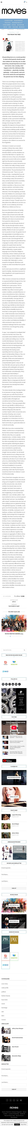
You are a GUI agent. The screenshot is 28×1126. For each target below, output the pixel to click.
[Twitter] (6, 684)
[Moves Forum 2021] (14, 921)
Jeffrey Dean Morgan (17, 1028)
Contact (5, 1113)
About (24, 1112)
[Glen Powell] (5, 1049)
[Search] (26, 2)
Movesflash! (14, 1117)
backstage (4, 1007)
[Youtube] (16, 684)
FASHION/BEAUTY (17, 22)
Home (2, 29)
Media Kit (22, 1113)
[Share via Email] (23, 596)
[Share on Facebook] (14, 596)
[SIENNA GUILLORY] (14, 797)
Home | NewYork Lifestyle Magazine (12, 1112)
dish (2, 1011)
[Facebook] (3, 684)
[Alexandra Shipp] (5, 1058)
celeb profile (4, 988)
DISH (10, 27)
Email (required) (6, 868)
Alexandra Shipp (16, 1056)
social (3, 1003)
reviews (3, 1019)
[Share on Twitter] (15, 596)
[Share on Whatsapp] (20, 596)
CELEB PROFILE (18, 20)
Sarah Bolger (15, 824)
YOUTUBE (15, 27)
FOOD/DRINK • (7, 25)
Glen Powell (15, 1046)
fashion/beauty (5, 996)
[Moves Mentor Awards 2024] (14, 623)
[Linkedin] (13, 684)
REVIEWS (21, 27)
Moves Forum (11, 29)
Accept (17, 1124)
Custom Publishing (14, 1113)
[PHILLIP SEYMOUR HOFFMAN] (14, 777)
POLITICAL (8, 22)
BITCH (5, 27)
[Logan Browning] (5, 817)
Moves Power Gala (9, 1115)
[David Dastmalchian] (5, 1040)
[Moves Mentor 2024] (14, 905)
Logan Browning (16, 814)
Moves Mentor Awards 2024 (14, 634)
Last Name (4, 881)
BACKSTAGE (20, 25)
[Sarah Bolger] (5, 826)
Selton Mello (15, 833)
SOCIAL (14, 25)
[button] (2, 625)
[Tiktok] (19, 684)
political (3, 992)
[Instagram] (9, 684)
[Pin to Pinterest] (17, 596)
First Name (4, 874)
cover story (4, 984)
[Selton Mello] (5, 835)
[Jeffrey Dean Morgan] (5, 1031)
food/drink (4, 1000)
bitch (2, 1015)
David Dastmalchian (17, 1037)
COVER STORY (9, 20)
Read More (23, 1124)
